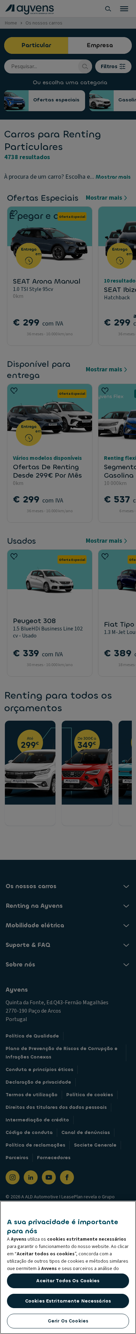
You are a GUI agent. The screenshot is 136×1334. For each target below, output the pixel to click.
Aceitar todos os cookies (67, 1281)
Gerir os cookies (68, 1321)
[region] (68, 1267)
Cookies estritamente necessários (68, 1301)
